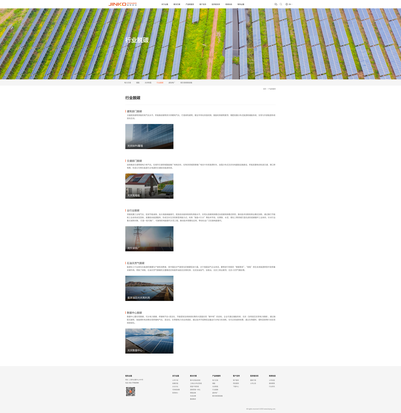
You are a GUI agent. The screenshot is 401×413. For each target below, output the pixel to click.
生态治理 (193, 396)
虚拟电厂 (172, 82)
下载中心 (236, 386)
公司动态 (272, 380)
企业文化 (175, 386)
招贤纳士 (175, 393)
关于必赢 (164, 4)
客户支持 (202, 4)
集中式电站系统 (195, 380)
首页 (264, 89)
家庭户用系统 (194, 386)
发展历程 (175, 383)
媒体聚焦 (272, 383)
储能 (138, 82)
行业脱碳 (160, 82)
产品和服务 (190, 4)
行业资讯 (272, 386)
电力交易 (127, 82)
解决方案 (177, 4)
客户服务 (236, 380)
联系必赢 (241, 4)
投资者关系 (216, 4)
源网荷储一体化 (195, 389)
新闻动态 (228, 4)
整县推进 (193, 399)
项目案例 (236, 383)
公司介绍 (175, 380)
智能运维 (193, 393)
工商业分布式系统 (196, 383)
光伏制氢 (148, 82)
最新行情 (253, 380)
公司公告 (253, 383)
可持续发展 (176, 389)
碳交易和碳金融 (186, 82)
